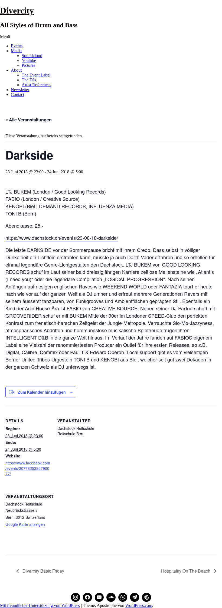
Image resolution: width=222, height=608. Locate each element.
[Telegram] (135, 597)
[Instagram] (75, 597)
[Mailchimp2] (146, 597)
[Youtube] (99, 597)
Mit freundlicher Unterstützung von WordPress (40, 605)
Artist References (36, 84)
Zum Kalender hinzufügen (42, 392)
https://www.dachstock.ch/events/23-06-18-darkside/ (61, 237)
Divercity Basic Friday (42, 571)
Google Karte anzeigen (25, 524)
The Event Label (36, 75)
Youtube (29, 60)
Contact (17, 94)
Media (16, 50)
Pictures (28, 65)
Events (16, 46)
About (16, 70)
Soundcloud (32, 55)
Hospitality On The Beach (186, 571)
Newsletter (20, 89)
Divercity (17, 10)
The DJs (29, 80)
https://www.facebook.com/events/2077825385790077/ (27, 468)
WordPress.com (138, 605)
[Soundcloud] (111, 597)
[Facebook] (87, 597)
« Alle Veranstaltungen (28, 120)
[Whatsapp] (123, 597)
